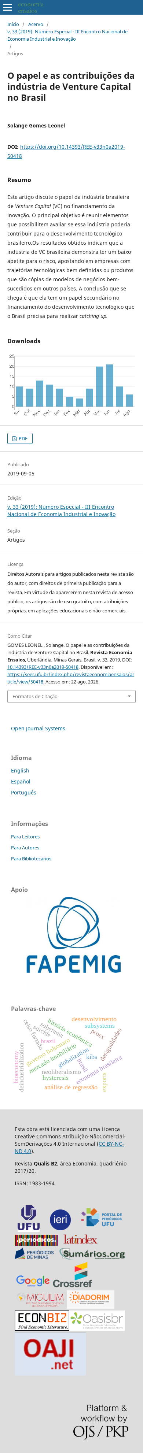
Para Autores (25, 847)
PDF (22, 438)
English (20, 770)
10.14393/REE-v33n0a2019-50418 (42, 667)
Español (20, 781)
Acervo (35, 24)
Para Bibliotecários (31, 858)
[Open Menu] (7, 7)
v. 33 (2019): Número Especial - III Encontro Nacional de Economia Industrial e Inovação (67, 35)
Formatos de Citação (35, 696)
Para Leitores (25, 836)
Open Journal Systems (38, 728)
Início (13, 24)
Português (23, 792)
